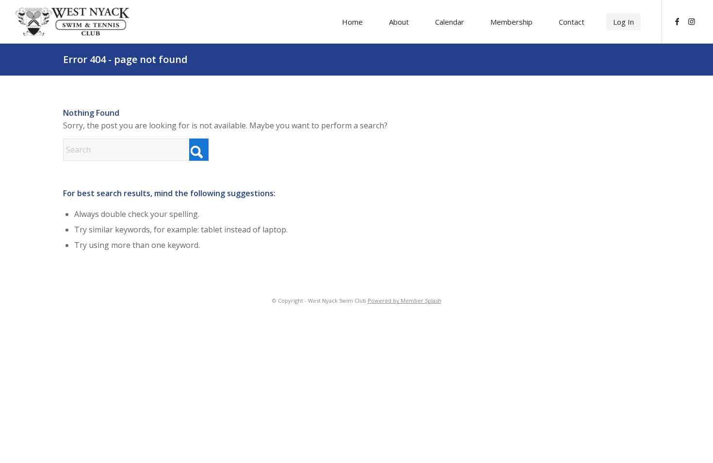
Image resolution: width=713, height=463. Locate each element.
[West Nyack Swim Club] (72, 21)
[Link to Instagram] (691, 21)
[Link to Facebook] (677, 21)
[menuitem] (352, 22)
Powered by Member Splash (404, 300)
